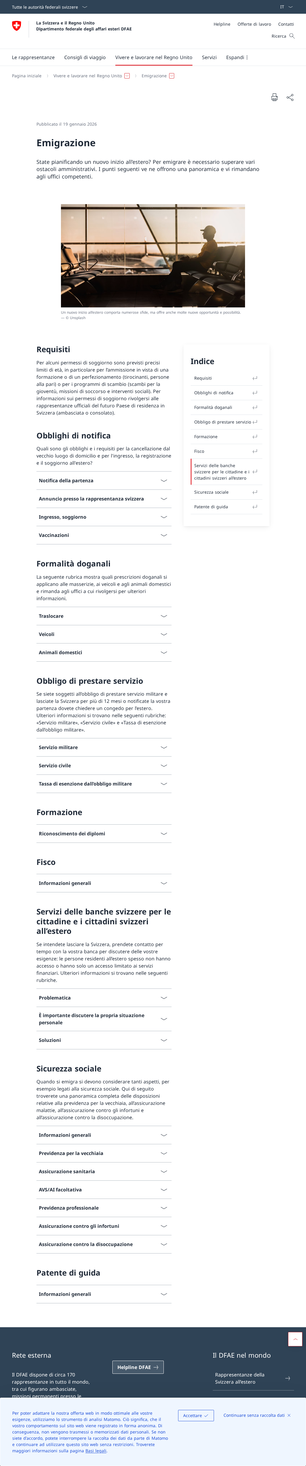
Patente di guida (211, 506)
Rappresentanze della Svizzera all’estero (239, 1378)
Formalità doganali (213, 407)
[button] (33, 57)
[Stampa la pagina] (274, 97)
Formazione (206, 436)
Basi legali (95, 1450)
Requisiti (203, 378)
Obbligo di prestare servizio (222, 422)
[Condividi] (290, 97)
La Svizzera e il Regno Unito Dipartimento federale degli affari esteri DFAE (84, 25)
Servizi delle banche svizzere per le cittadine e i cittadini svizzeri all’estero (222, 472)
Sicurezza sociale (211, 492)
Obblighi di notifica (213, 392)
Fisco (199, 451)
